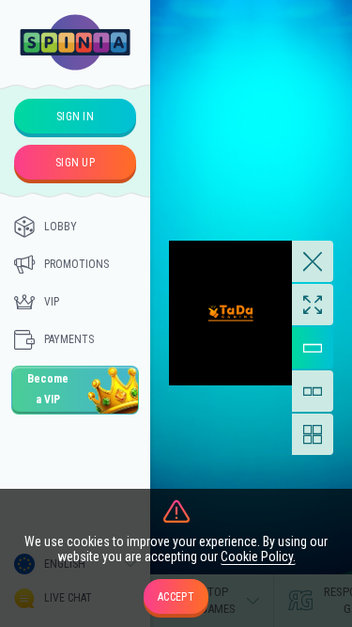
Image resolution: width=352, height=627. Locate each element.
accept (176, 596)
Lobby (60, 226)
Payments (69, 339)
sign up (75, 162)
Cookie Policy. (258, 556)
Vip (51, 301)
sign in (75, 116)
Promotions (76, 264)
